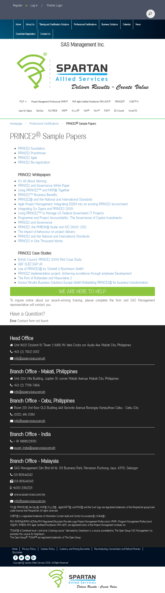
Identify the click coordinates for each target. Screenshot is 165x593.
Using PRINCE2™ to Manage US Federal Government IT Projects (61, 213)
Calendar (127, 24)
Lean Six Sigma (25, 110)
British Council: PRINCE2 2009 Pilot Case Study (50, 259)
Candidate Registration (25, 33)
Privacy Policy (29, 549)
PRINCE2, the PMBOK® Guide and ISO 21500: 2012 (52, 227)
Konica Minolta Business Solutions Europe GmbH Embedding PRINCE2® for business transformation (83, 282)
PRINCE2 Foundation (31, 148)
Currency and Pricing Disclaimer (75, 549)
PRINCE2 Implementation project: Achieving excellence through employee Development (75, 273)
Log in (34, 5)
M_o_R (75, 110)
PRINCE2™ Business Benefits (37, 195)
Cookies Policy (48, 549)
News (138, 24)
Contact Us (45, 33)
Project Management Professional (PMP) (49, 101)
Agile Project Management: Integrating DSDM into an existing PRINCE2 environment (73, 204)
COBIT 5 (133, 101)
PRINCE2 (120, 101)
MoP (86, 110)
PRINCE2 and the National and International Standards (54, 236)
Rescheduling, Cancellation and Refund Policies (117, 549)
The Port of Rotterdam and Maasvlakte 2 (45, 278)
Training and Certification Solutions (54, 24)
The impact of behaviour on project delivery (46, 231)
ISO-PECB (52, 110)
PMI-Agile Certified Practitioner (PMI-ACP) (91, 101)
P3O (107, 110)
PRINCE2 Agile (27, 157)
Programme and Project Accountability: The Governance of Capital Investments (70, 218)
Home (18, 24)
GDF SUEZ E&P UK (30, 264)
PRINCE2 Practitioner (32, 153)
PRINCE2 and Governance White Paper (44, 185)
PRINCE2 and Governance (35, 222)
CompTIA (133, 110)
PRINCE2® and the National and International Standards (55, 199)
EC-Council (119, 110)
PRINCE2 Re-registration (34, 162)
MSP (64, 110)
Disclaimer (17, 552)
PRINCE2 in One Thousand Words (40, 241)
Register (17, 5)
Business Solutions (110, 24)
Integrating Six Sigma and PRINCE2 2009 (45, 208)
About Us (30, 24)
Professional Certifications (85, 24)
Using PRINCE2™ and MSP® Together (44, 190)
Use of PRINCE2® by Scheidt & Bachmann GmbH (50, 269)
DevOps (39, 110)
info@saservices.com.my (30, 501)
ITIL (21, 101)
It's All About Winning (32, 181)
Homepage (16, 124)
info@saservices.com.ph (29, 358)
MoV (97, 110)
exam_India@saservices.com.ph (34, 448)
